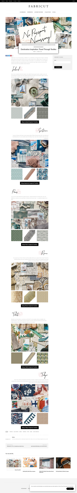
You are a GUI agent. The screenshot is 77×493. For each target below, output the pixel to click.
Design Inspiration (36, 431)
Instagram (23, 488)
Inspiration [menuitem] (30, 12)
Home (74, 1)
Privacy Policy (63, 486)
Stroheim (10, 1)
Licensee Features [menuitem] (38, 12)
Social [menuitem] (54, 12)
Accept (70, 488)
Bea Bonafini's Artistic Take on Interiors (29, 471)
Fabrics (53, 44)
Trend (7, 1)
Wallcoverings (32, 44)
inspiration (44, 44)
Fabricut (3, 1)
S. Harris (14, 1)
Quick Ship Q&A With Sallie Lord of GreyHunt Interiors (39, 446)
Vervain (19, 1)
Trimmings (24, 44)
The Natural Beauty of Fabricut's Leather (62, 471)
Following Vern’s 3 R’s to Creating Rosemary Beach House (15, 446)
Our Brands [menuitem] (23, 12)
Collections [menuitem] (48, 12)
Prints (49, 44)
